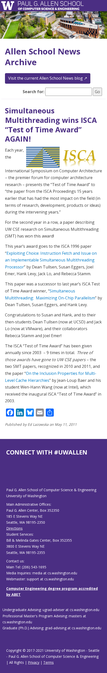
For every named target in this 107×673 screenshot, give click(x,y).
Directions (14, 528)
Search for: (33, 91)
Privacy (33, 662)
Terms (48, 662)
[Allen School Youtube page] (10, 475)
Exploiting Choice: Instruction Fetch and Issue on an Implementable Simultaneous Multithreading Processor (51, 260)
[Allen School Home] (9, 5)
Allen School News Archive (42, 57)
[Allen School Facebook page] (7, 475)
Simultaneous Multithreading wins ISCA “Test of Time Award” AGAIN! (51, 125)
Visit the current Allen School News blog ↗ (47, 78)
